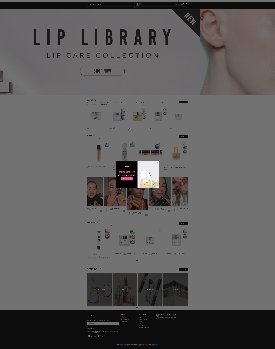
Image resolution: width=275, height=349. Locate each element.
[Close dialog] (158, 162)
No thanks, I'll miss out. (127, 182)
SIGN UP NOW (127, 179)
